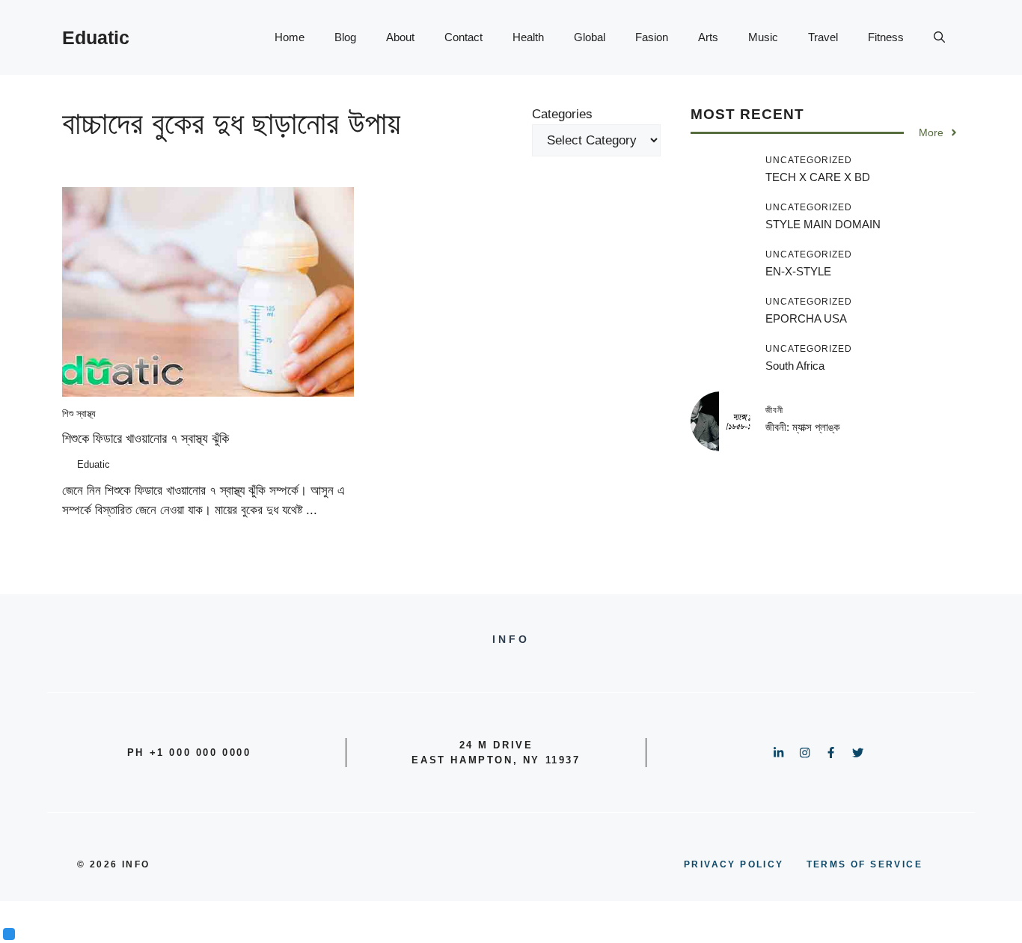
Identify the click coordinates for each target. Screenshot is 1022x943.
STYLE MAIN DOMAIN (823, 224)
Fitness (886, 37)
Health (528, 37)
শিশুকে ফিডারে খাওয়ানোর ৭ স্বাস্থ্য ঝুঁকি (145, 438)
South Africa (794, 365)
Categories (562, 114)
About (400, 37)
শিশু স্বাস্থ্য (79, 413)
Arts (708, 37)
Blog (345, 37)
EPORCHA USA (806, 318)
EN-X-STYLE (798, 271)
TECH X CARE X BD (817, 177)
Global (589, 37)
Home (290, 37)
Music (763, 37)
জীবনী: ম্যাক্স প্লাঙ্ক (802, 426)
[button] (939, 37)
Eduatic (95, 37)
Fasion (651, 37)
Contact (463, 37)
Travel (823, 37)
